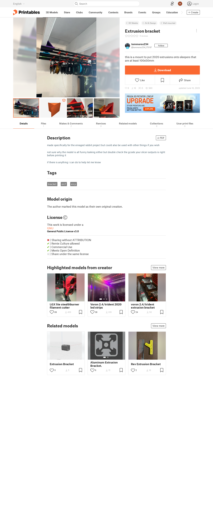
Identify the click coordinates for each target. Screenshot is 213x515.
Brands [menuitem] (128, 12)
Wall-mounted (169, 23)
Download (164, 70)
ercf (64, 183)
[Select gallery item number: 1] (64, 299)
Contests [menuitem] (113, 12)
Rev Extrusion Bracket (146, 364)
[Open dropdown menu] (196, 31)
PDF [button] (162, 137)
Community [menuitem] (95, 12)
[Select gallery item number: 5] (111, 299)
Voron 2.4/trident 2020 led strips (105, 306)
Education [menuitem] (172, 12)
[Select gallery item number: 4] (109, 299)
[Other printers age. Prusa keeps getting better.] (162, 103)
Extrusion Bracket (62, 364)
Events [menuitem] (142, 12)
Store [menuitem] (67, 12)
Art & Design (150, 23)
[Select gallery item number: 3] (106, 299)
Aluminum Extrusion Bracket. (104, 364)
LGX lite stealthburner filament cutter (64, 306)
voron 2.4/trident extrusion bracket (143, 306)
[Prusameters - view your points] (180, 3)
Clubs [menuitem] (79, 12)
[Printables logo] (26, 12)
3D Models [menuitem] (52, 12)
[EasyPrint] (172, 4)
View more (158, 267)
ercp (73, 183)
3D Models (133, 23)
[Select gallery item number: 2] (67, 299)
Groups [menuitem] (156, 12)
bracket (52, 183)
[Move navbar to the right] (182, 12)
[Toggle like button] (52, 312)
